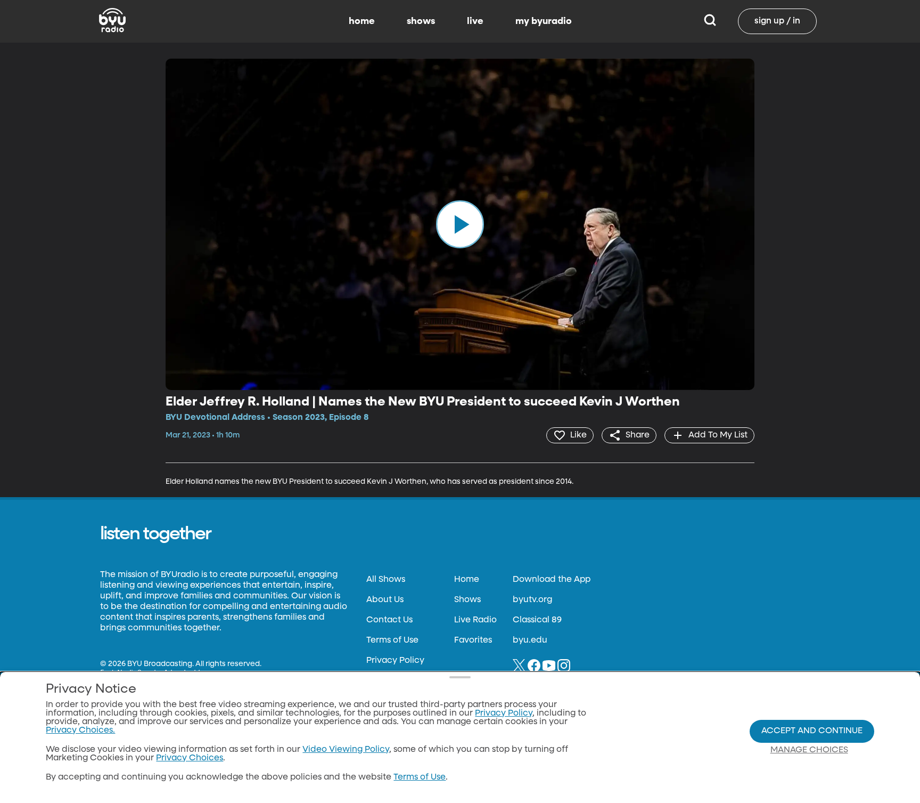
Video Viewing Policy (345, 749)
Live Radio (475, 620)
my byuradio (543, 21)
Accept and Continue (811, 731)
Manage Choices (809, 750)
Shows (467, 600)
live (475, 21)
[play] (460, 224)
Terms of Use (392, 640)
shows (421, 21)
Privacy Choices (189, 758)
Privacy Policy (395, 660)
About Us (385, 600)
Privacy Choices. (80, 730)
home (362, 21)
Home (466, 579)
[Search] (710, 21)
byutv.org (532, 600)
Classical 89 (537, 620)
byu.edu (530, 640)
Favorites (473, 640)
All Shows (385, 579)
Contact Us (389, 620)
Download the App (551, 579)
